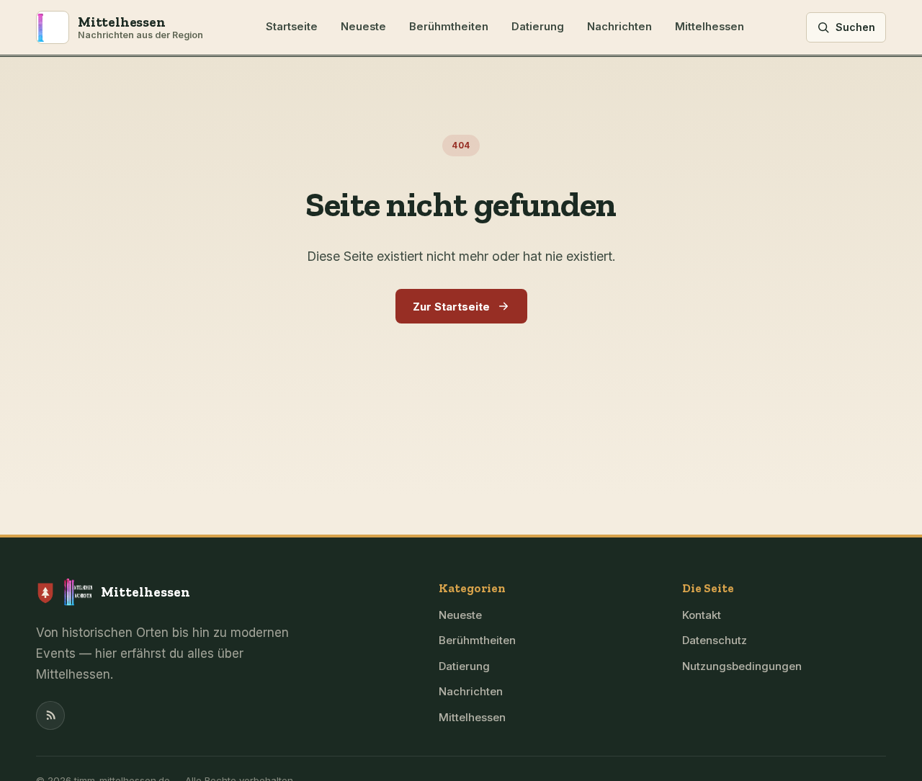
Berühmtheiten (448, 26)
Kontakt (701, 615)
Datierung (537, 26)
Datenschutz (714, 640)
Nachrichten (619, 26)
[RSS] (50, 715)
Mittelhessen (709, 26)
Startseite (292, 26)
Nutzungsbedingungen (742, 666)
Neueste (363, 26)
